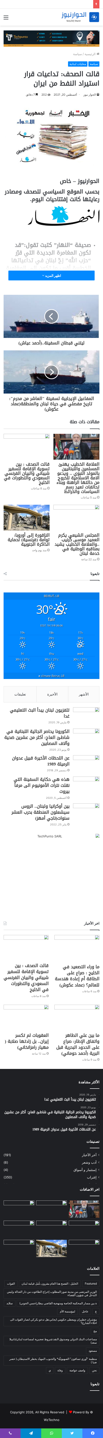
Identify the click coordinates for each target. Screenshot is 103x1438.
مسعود (93, 1350)
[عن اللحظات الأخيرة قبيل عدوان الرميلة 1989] (86, 764)
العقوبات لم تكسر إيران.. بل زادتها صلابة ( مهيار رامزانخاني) (27, 1041)
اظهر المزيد (52, 275)
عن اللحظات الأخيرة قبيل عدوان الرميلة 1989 (40, 761)
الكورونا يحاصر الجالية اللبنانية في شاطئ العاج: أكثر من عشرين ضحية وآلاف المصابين (36, 737)
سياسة (77, 54)
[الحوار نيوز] (80, 17)
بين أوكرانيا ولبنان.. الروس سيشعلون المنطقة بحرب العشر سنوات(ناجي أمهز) (40, 812)
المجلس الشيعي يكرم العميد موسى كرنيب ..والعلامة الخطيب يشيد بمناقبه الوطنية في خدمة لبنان (77, 544)
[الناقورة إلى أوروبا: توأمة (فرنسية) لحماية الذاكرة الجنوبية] (27, 518)
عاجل (85, 1311)
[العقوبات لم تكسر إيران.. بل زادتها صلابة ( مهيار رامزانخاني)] (26, 1017)
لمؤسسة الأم (67, 1311)
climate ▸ (51, 676)
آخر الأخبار (89, 1155)
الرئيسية (91, 54)
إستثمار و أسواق (85, 1170)
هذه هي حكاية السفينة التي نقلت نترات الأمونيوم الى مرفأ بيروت (41, 785)
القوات (11, 1283)
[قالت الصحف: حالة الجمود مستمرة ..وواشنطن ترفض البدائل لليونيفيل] (19, 1248)
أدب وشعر (89, 1162)
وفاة (60, 1370)
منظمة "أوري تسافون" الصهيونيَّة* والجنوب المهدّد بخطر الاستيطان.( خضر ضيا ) (53, 1360)
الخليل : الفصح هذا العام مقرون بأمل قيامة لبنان (50, 1283)
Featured (91, 1283)
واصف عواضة (77, 1370)
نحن (94, 1370)
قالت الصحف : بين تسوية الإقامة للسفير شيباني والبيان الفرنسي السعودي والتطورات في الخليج (27, 473)
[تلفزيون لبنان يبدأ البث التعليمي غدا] (86, 716)
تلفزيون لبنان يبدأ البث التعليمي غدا (39, 713)
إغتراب (92, 1177)
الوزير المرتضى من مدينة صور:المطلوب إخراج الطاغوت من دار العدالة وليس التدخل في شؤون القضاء (52, 1293)
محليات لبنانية (77, 64)
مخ (95, 1331)
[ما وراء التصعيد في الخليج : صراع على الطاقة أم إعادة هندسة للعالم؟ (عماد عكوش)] (76, 948)
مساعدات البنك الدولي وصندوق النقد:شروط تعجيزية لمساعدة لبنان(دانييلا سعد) (53, 1340)
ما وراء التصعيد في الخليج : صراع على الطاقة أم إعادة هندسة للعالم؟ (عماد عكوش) (77, 976)
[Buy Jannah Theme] (51, 38)
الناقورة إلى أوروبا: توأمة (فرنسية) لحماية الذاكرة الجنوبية (29, 539)
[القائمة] (6, 19)
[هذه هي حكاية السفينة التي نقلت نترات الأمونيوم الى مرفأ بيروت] (86, 785)
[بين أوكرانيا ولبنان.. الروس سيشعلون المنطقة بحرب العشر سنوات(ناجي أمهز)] (86, 812)
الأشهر (84, 694)
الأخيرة (52, 694)
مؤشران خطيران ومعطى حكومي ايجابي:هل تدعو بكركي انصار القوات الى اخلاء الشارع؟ (53, 1321)
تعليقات (20, 694)
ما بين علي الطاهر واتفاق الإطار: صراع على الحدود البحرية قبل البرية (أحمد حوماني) (77, 1044)
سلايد (9, 1303)
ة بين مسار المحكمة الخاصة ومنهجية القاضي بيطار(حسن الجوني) (58, 1303)
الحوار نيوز (89, 94)
